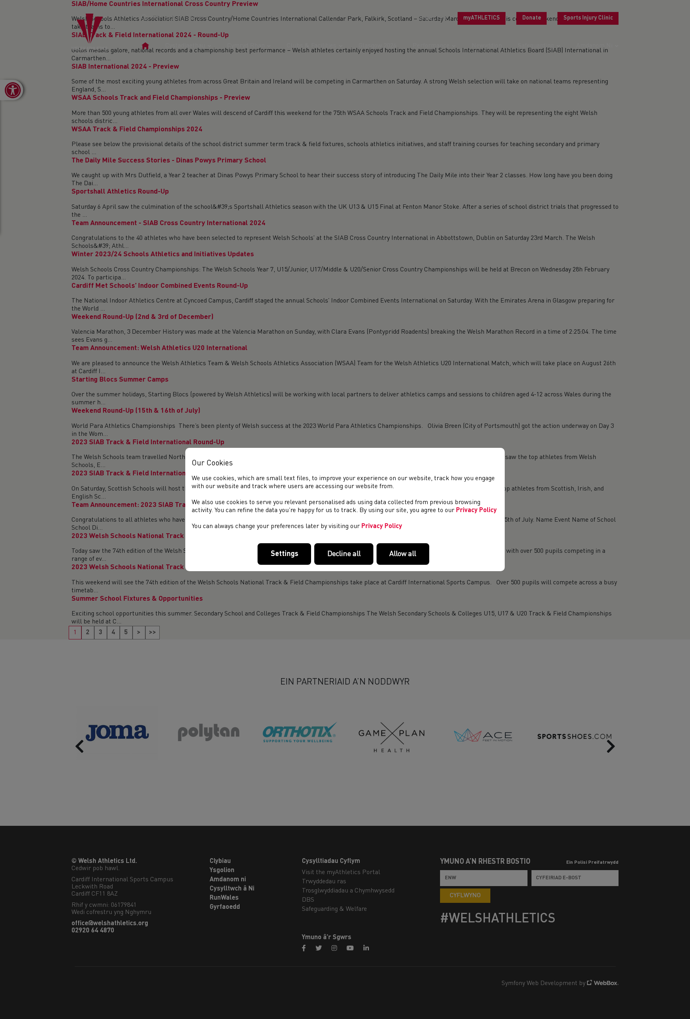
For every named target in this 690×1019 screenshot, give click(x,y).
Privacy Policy (476, 510)
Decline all (344, 554)
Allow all (402, 554)
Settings (284, 554)
